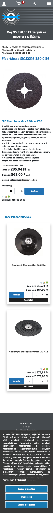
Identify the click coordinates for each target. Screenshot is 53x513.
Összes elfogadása (26, 505)
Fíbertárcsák (7, 50)
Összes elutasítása (26, 489)
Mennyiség (7, 185)
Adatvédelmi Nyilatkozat (14, 480)
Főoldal (5, 47)
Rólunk (26, 426)
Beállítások (26, 497)
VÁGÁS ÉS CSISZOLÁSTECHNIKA (26, 47)
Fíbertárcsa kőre (24, 50)
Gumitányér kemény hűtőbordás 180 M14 (28, 351)
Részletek (28, 300)
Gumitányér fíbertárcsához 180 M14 (29, 265)
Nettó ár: (6, 170)
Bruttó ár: (6, 175)
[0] (19, 3)
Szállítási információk (26, 430)
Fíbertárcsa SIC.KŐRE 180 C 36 (16, 53)
